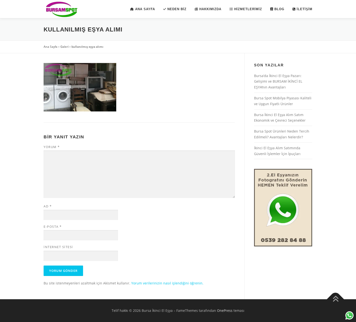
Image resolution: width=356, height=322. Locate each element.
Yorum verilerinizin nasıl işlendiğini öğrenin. (167, 283)
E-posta (53, 226)
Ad (48, 206)
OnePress (224, 310)
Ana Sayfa (50, 47)
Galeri (64, 47)
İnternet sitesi (58, 247)
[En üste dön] (335, 299)
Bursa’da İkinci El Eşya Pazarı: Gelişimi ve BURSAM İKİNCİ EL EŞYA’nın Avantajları (278, 81)
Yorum (52, 147)
